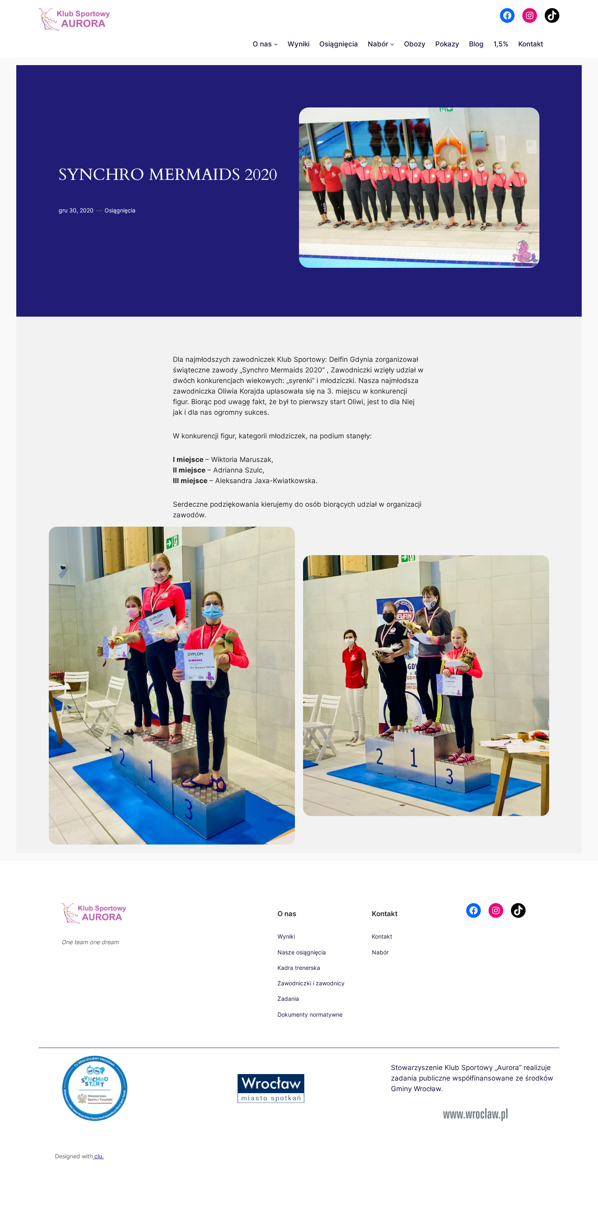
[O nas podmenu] (276, 44)
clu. (98, 1156)
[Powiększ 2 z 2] (539, 537)
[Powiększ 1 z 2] (284, 537)
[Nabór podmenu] (392, 44)
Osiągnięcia (120, 210)
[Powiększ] (182, 1001)
